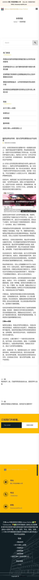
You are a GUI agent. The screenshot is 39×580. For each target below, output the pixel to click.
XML (20, 565)
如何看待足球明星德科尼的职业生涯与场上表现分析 (19, 91)
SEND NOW (30, 425)
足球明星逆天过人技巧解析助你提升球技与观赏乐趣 (19, 68)
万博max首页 (23, 576)
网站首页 (20, 542)
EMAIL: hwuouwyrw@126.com (19, 4)
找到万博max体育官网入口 (12, 128)
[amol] (18, 9)
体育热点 (6, 113)
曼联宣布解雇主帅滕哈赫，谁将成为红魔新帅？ (17, 404)
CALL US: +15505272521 (29, 2)
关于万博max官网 (9, 108)
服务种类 (6, 123)
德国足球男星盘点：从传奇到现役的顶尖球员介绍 (19, 83)
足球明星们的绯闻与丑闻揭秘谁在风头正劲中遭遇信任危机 (19, 75)
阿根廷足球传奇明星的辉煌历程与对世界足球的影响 (19, 60)
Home (15, 22)
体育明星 (6, 118)
